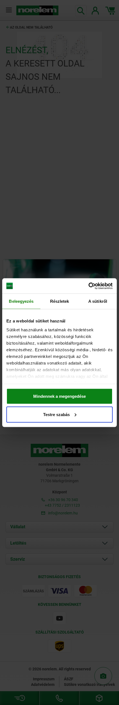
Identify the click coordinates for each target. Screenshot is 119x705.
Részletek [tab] (59, 301)
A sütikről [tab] (97, 301)
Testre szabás (56, 414)
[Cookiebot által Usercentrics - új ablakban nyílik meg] (88, 285)
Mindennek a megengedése (59, 396)
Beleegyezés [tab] (21, 301)
